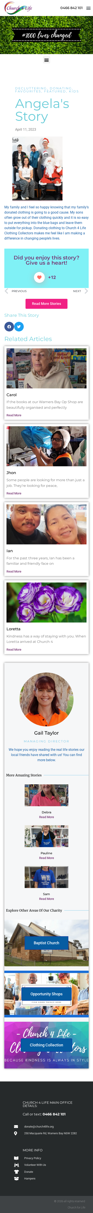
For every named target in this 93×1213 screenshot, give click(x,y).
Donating (61, 88)
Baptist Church (46, 943)
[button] (88, 7)
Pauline (46, 853)
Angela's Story (42, 110)
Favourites (28, 91)
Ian (9, 551)
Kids (74, 91)
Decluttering (31, 88)
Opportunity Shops (46, 994)
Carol (11, 395)
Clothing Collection (46, 1045)
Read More (13, 415)
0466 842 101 (71, 8)
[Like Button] (39, 277)
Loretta (13, 629)
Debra (46, 812)
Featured (55, 91)
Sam (46, 894)
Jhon (11, 472)
